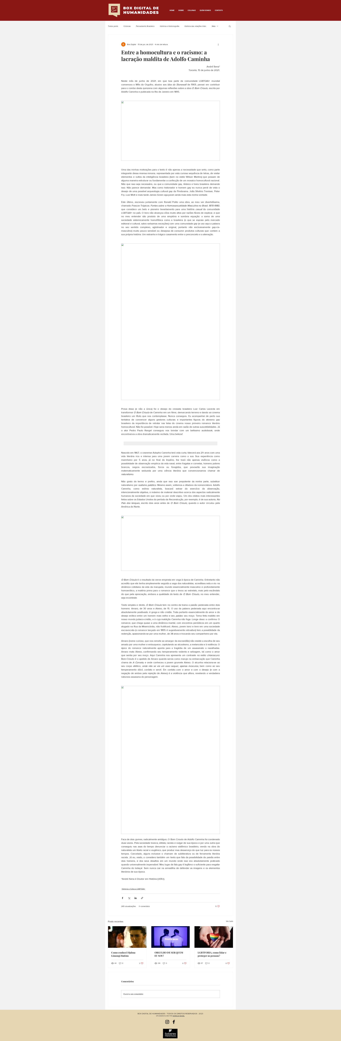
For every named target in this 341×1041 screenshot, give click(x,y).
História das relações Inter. (195, 26)
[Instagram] (167, 1021)
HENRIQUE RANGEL (179, 1016)
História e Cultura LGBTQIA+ (133, 889)
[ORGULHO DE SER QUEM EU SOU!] (170, 937)
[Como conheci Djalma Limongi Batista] (127, 937)
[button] (229, 26)
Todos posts (113, 26)
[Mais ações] (218, 44)
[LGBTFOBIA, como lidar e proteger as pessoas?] (213, 937)
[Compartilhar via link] (142, 898)
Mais (214, 26)
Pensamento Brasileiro (145, 26)
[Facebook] (173, 1021)
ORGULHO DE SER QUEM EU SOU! (169, 954)
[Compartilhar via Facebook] (122, 898)
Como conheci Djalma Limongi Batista (123, 954)
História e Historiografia (169, 26)
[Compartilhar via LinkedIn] (135, 898)
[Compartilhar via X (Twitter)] (129, 898)
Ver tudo (229, 921)
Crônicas (127, 26)
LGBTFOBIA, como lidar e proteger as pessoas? (212, 954)
